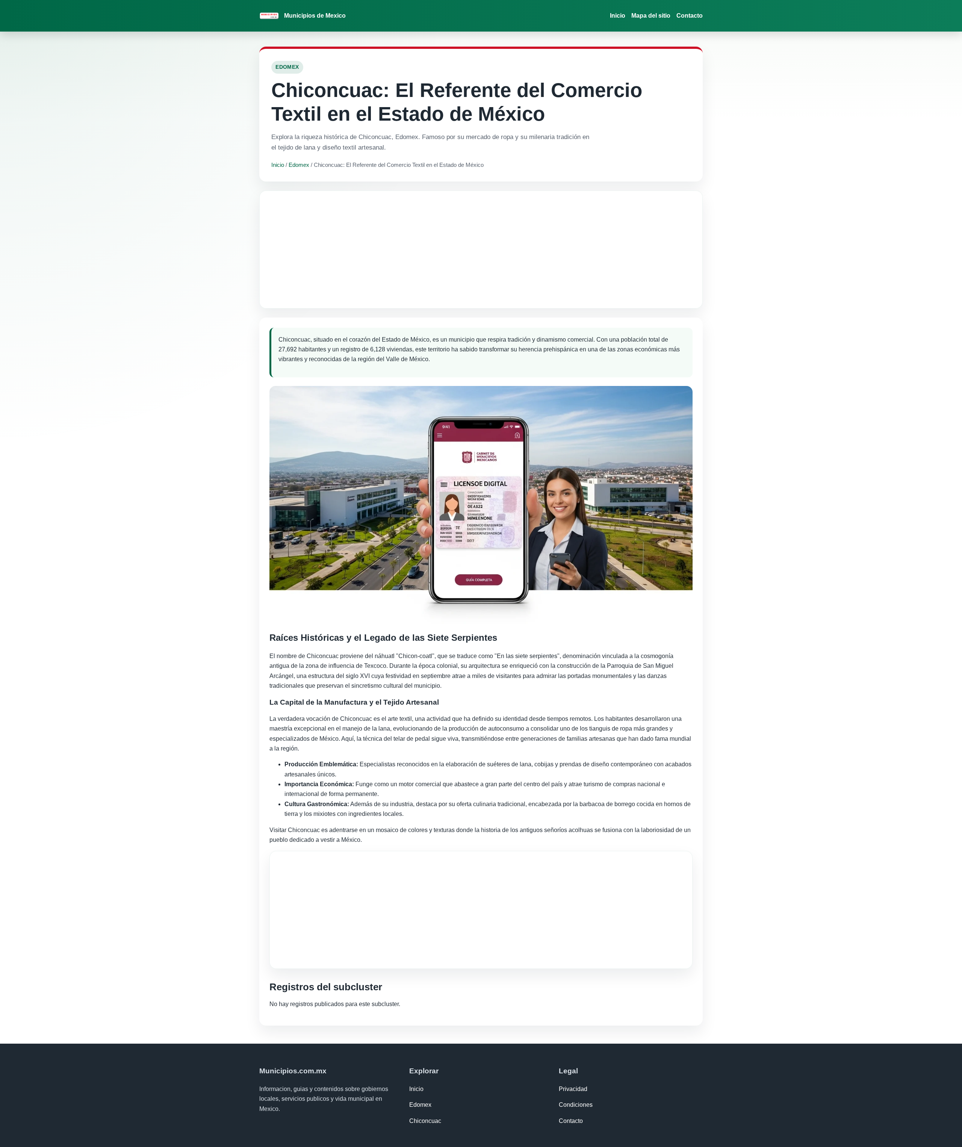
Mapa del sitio (650, 15)
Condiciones (576, 1105)
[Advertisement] (481, 249)
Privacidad (573, 1089)
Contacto (689, 15)
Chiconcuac (425, 1121)
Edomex (299, 165)
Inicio (617, 15)
